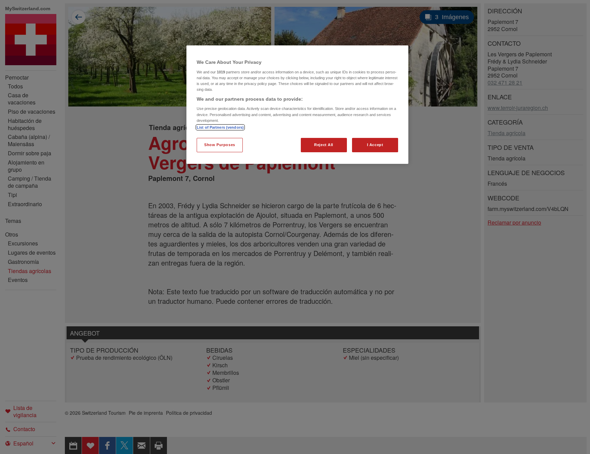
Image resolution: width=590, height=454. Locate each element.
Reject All (323, 145)
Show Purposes (219, 145)
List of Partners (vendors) (220, 127)
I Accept (375, 145)
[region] (297, 104)
